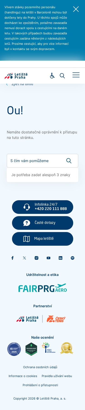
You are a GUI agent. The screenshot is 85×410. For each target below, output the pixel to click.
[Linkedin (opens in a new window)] (60, 257)
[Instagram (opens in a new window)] (36, 257)
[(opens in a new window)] (14, 349)
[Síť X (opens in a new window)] (24, 257)
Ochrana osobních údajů (40, 367)
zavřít (75, 9)
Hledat (62, 75)
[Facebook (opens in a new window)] (12, 257)
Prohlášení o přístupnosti (40, 385)
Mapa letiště (44, 239)
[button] (75, 75)
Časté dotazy (45, 223)
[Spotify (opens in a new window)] (72, 257)
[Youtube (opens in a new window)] (48, 257)
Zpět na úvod (22, 84)
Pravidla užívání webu (57, 376)
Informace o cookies (23, 376)
